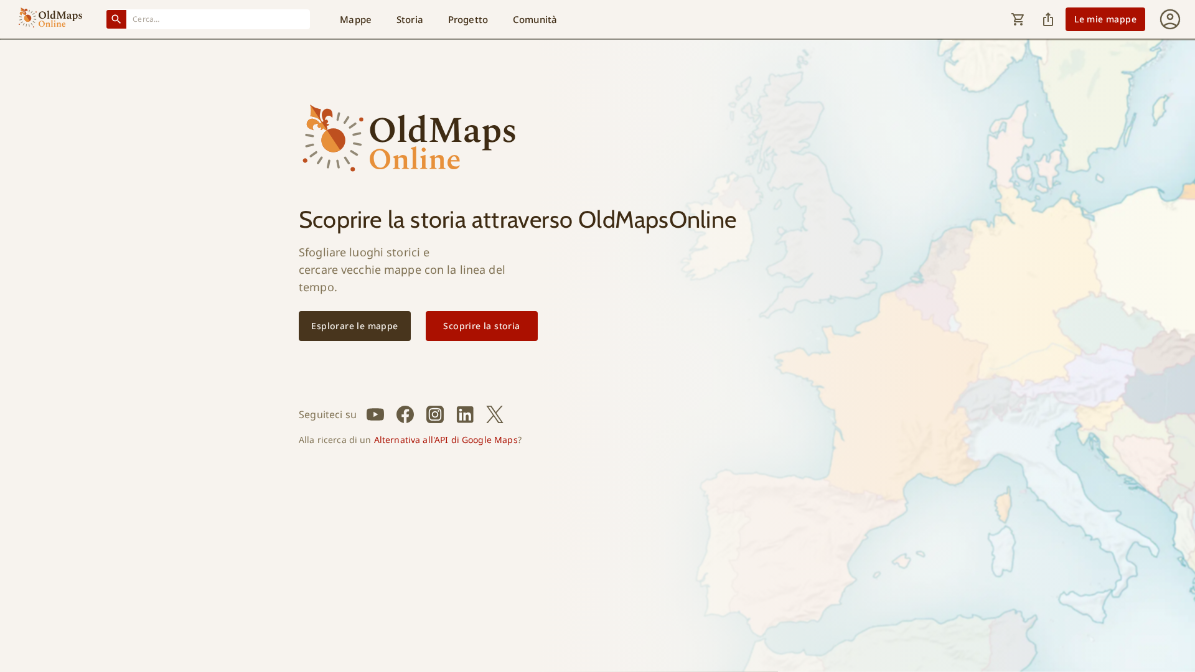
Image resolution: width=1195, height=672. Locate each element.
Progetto (468, 19)
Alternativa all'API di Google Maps (446, 440)
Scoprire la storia (481, 326)
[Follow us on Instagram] (435, 414)
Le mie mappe (1105, 19)
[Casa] (50, 19)
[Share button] (1048, 19)
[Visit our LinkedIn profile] (465, 414)
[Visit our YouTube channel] (375, 414)
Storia (409, 19)
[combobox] (218, 19)
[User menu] (1170, 19)
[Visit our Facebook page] (405, 414)
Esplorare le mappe (354, 326)
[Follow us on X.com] (495, 414)
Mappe (356, 19)
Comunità (535, 19)
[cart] (1018, 19)
